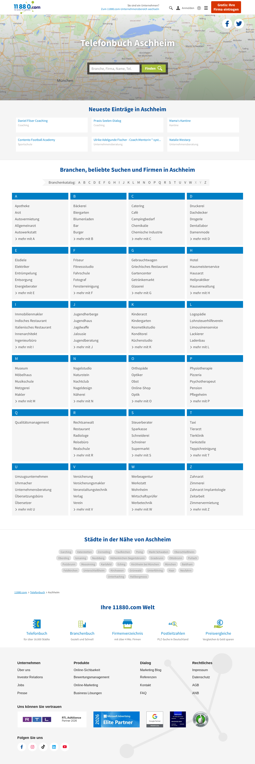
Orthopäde (139, 368)
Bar (75, 225)
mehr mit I (25, 347)
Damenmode (199, 232)
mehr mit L (200, 347)
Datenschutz (201, 677)
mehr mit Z (201, 509)
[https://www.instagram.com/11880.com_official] (32, 747)
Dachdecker (199, 212)
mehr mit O (143, 401)
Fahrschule (81, 273)
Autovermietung (27, 219)
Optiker (137, 374)
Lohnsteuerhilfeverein (206, 320)
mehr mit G (142, 292)
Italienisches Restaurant (33, 327)
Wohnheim (139, 489)
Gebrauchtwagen (144, 260)
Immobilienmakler (29, 314)
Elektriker (22, 266)
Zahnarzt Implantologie (208, 489)
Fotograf (79, 279)
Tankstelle (198, 442)
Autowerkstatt (25, 232)
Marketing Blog (150, 670)
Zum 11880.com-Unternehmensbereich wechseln (130, 9)
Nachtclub (81, 381)
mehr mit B (84, 238)
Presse (22, 693)
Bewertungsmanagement (91, 677)
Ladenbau (197, 340)
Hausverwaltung (202, 286)
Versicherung (83, 476)
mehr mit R (84, 455)
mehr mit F (84, 292)
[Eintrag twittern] (239, 24)
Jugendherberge (85, 314)
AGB (195, 685)
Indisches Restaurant (31, 320)
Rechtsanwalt (83, 422)
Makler (20, 394)
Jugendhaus (82, 320)
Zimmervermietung (204, 502)
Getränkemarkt (142, 279)
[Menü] (207, 8)
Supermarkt (140, 448)
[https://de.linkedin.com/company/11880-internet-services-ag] (54, 747)
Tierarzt (195, 429)
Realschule (81, 448)
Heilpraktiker (199, 279)
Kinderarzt (139, 314)
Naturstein (81, 374)
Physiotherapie (201, 368)
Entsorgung (23, 279)
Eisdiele (20, 260)
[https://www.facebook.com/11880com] (21, 747)
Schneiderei (140, 435)
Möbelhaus (23, 374)
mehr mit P (201, 401)
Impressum (200, 670)
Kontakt (145, 685)
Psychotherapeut (203, 381)
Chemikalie (139, 225)
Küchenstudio (141, 340)
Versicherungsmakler (89, 483)
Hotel (194, 260)
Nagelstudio (82, 368)
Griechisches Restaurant (149, 266)
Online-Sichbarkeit (87, 670)
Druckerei (197, 206)
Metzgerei (22, 388)
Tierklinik (197, 435)
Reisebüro (80, 442)
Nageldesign (82, 388)
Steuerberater (141, 422)
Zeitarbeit (197, 496)
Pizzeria (195, 374)
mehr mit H (201, 292)
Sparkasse (139, 429)
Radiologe (80, 435)
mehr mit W (143, 509)
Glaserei (137, 286)
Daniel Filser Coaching (33, 121)
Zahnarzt (196, 476)
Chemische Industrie (146, 232)
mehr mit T (201, 455)
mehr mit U (26, 509)
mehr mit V (84, 509)
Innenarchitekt (26, 333)
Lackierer (197, 333)
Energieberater (26, 286)
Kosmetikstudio (143, 327)
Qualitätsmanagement (32, 422)
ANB (195, 693)
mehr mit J (84, 347)
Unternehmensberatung (33, 489)
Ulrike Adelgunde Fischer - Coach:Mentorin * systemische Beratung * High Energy (127, 140)
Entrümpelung (26, 273)
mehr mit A (26, 238)
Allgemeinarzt (25, 225)
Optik (135, 394)
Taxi (193, 422)
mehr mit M (26, 401)
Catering (137, 206)
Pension (196, 388)
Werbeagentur (142, 476)
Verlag (78, 496)
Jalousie (79, 333)
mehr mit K (142, 347)
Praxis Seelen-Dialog (107, 121)
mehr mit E (25, 292)
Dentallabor (199, 225)
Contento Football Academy (36, 140)
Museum (21, 368)
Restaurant (81, 429)
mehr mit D (201, 238)
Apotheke (22, 206)
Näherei (79, 394)
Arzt (18, 212)
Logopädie (198, 314)
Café (134, 212)
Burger (78, 232)
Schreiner (138, 442)
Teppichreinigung (203, 448)
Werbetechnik (141, 502)
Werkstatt (138, 483)
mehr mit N (84, 401)
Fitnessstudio (83, 266)
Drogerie (196, 219)
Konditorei (139, 333)
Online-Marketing (86, 685)
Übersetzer (23, 502)
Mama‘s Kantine (180, 121)
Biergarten (81, 212)
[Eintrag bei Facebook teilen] (227, 24)
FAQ (143, 693)
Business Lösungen (88, 693)
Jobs (20, 685)
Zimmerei (197, 483)
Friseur (78, 260)
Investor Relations (30, 677)
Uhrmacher (23, 483)
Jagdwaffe (81, 327)
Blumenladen (83, 219)
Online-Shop (141, 388)
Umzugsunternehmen (31, 476)
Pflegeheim (198, 394)
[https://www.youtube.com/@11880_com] (64, 747)
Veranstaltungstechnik (90, 489)
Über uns (23, 670)
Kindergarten (141, 320)
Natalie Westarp (179, 140)
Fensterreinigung (86, 286)
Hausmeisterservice (204, 266)
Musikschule (24, 381)
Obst (135, 381)
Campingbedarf (143, 219)
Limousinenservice (204, 327)
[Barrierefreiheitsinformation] (200, 8)
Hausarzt (196, 273)
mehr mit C (142, 238)
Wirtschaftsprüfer (144, 496)
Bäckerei (79, 206)
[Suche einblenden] (172, 8)
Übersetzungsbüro (29, 496)
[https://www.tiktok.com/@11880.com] (43, 747)
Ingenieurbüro (25, 340)
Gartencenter (141, 273)
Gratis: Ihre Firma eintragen (226, 7)
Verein (78, 502)
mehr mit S (142, 455)
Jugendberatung (85, 340)
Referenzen (148, 677)
